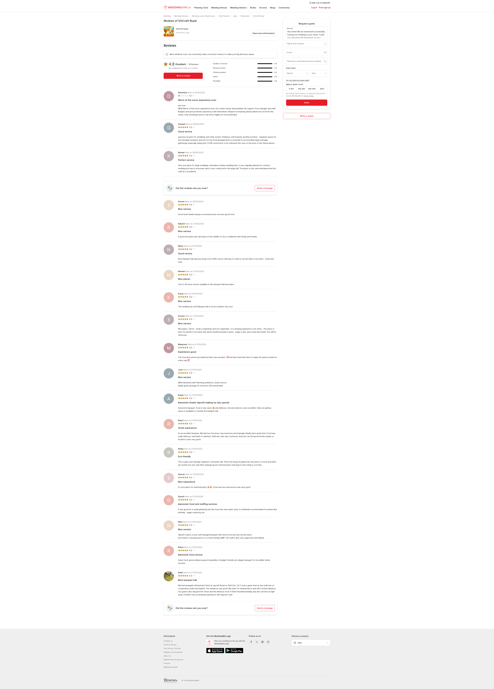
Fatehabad (245, 16)
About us (167, 656)
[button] (220, 188)
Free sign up (324, 7)
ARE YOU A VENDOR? (320, 3)
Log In (314, 7)
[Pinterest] (262, 642)
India (300, 643)
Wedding (167, 16)
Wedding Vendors (238, 7)
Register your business (173, 652)
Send (306, 102)
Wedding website (171, 667)
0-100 (291, 89)
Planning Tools (201, 7)
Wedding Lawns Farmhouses (204, 16)
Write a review (183, 75)
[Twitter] (256, 642)
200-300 (311, 89)
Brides (253, 7)
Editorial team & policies (173, 660)
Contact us (168, 641)
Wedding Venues (219, 7)
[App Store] (215, 653)
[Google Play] (234, 653)
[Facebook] (251, 642)
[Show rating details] (193, 95)
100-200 (301, 89)
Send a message (265, 188)
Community (284, 7)
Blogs (272, 7)
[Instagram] (268, 642)
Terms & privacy (170, 645)
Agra (235, 16)
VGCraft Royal (258, 16)
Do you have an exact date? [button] (297, 80)
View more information (264, 33)
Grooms (263, 7)
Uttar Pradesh (224, 16)
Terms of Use (308, 96)
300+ (322, 89)
